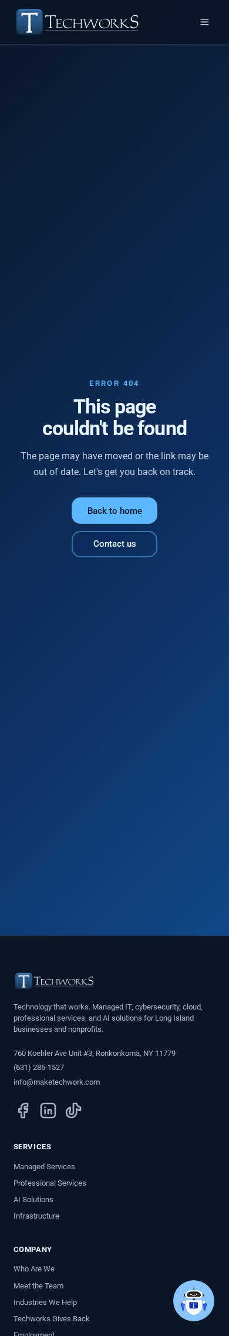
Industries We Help (45, 1302)
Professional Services (50, 1183)
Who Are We (34, 1268)
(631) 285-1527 (39, 1067)
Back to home (114, 511)
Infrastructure (36, 1216)
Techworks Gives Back (52, 1318)
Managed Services (44, 1166)
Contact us (114, 544)
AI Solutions (33, 1199)
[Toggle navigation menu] (205, 22)
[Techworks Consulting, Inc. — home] (77, 22)
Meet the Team (38, 1285)
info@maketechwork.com (57, 1082)
